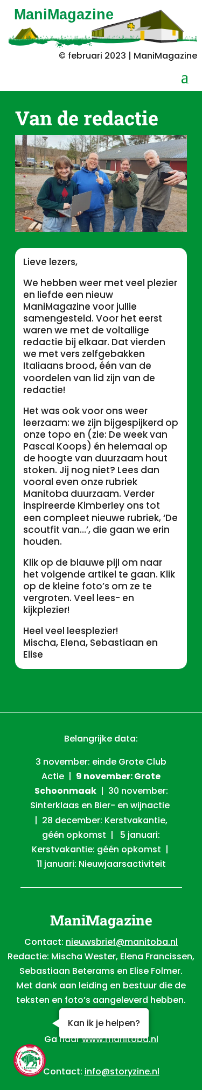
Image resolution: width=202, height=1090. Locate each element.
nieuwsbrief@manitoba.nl (122, 942)
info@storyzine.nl (122, 1071)
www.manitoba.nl (120, 1039)
